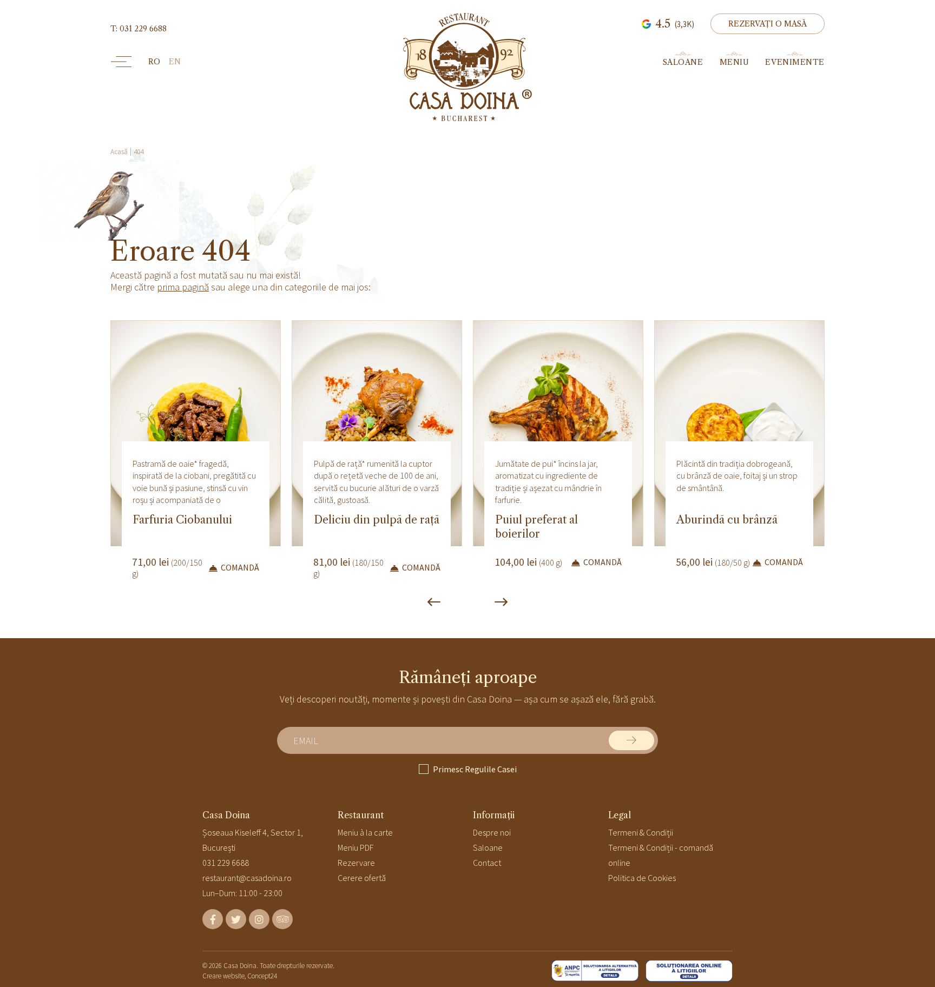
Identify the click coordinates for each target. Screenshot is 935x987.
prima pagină (183, 287)
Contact (487, 862)
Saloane (488, 847)
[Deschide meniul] (121, 61)
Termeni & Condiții (640, 832)
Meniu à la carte (365, 832)
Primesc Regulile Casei (475, 769)
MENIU (734, 61)
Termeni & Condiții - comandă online (660, 855)
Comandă (240, 567)
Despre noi (492, 832)
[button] (767, 24)
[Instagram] (259, 919)
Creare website (223, 976)
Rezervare (356, 862)
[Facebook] (212, 919)
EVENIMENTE (795, 61)
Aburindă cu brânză (727, 519)
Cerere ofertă (362, 877)
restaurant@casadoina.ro (247, 877)
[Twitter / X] (236, 919)
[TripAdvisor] (282, 919)
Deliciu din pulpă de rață (376, 519)
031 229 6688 (225, 862)
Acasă (119, 151)
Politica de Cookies (642, 877)
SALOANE (683, 61)
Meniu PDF (355, 847)
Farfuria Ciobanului (182, 519)
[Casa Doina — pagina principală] (467, 67)
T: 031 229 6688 (138, 28)
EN (175, 61)
